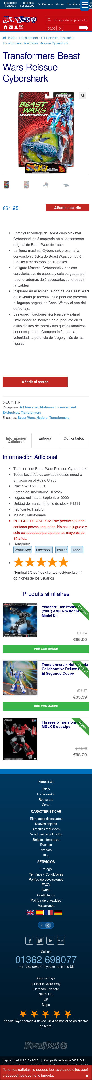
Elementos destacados (46, 818)
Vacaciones (46, 905)
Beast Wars (26, 417)
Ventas (60, 4)
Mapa (46, 1004)
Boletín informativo (46, 839)
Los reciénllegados (10, 4)
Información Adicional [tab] (16, 440)
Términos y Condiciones (46, 874)
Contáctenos (10, 27)
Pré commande (46, 649)
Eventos (46, 844)
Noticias (20, 27)
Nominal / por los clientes (35, 572)
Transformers (75, 4)
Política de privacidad (46, 900)
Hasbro (42, 417)
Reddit (77, 549)
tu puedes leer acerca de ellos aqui (60, 1069)
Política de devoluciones (46, 879)
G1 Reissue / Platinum (57, 37)
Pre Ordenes (45, 4)
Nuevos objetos (46, 823)
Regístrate (46, 799)
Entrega (46, 868)
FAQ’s (46, 884)
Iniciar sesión (15, 27)
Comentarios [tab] (74, 438)
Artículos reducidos (46, 828)
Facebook (44, 549)
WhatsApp (23, 549)
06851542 (78, 1060)
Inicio (4, 27)
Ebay (61, 941)
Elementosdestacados (27, 4)
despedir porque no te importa (29, 1075)
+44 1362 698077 (30, 966)
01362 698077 (46, 959)
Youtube (50, 941)
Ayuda (46, 889)
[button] (82, 95)
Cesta (46, 804)
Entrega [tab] (45, 438)
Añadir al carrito (67, 207)
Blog (46, 855)
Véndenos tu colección (46, 834)
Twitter (61, 549)
